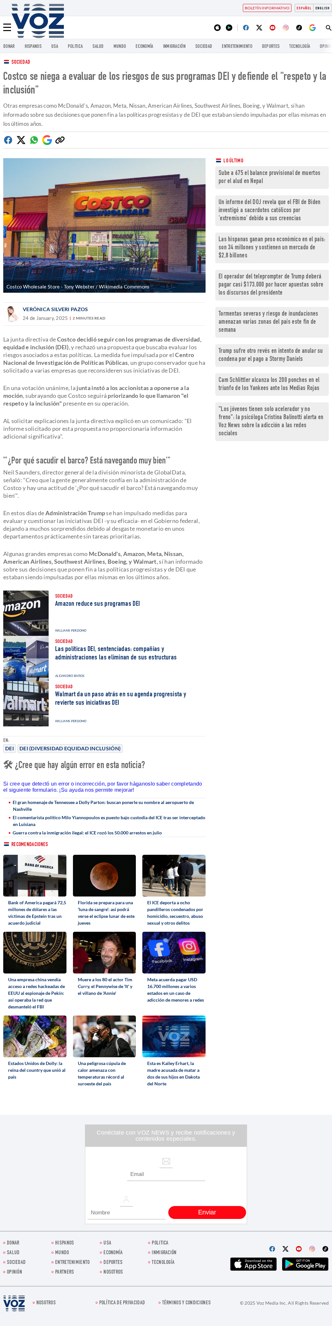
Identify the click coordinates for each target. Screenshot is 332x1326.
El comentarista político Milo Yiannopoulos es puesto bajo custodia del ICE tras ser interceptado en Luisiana (109, 821)
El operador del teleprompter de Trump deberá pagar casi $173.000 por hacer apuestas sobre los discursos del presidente (271, 285)
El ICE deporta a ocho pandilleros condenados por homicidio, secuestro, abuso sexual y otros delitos (175, 913)
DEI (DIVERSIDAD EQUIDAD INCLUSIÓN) (70, 748)
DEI (9, 748)
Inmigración (174, 46)
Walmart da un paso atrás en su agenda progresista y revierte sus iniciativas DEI (120, 699)
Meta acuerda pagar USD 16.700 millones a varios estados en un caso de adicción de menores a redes (175, 990)
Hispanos (33, 46)
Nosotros (113, 1272)
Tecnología (299, 46)
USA (54, 46)
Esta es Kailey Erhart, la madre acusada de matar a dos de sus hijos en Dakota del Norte (173, 1073)
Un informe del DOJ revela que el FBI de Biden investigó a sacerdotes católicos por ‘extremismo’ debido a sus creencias (270, 210)
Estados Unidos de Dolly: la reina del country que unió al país (36, 1070)
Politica (75, 46)
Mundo (119, 46)
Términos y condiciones (186, 1303)
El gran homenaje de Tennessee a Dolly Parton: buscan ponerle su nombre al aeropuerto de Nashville (103, 805)
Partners (64, 1272)
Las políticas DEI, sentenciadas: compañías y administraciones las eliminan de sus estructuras (116, 653)
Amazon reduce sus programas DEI (97, 604)
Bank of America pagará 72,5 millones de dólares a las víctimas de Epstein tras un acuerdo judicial (37, 913)
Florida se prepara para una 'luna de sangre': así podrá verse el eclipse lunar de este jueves (106, 913)
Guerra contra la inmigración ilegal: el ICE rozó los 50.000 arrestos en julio (87, 832)
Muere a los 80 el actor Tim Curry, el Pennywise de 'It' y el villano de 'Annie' (105, 986)
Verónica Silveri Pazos (55, 309)
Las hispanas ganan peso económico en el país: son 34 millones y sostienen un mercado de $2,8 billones (272, 247)
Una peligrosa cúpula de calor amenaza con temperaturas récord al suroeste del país (102, 1073)
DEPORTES (270, 46)
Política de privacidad (122, 1303)
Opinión (14, 1272)
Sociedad (203, 46)
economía (144, 46)
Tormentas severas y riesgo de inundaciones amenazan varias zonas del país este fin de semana (268, 322)
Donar (9, 46)
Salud (98, 46)
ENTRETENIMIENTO (237, 46)
